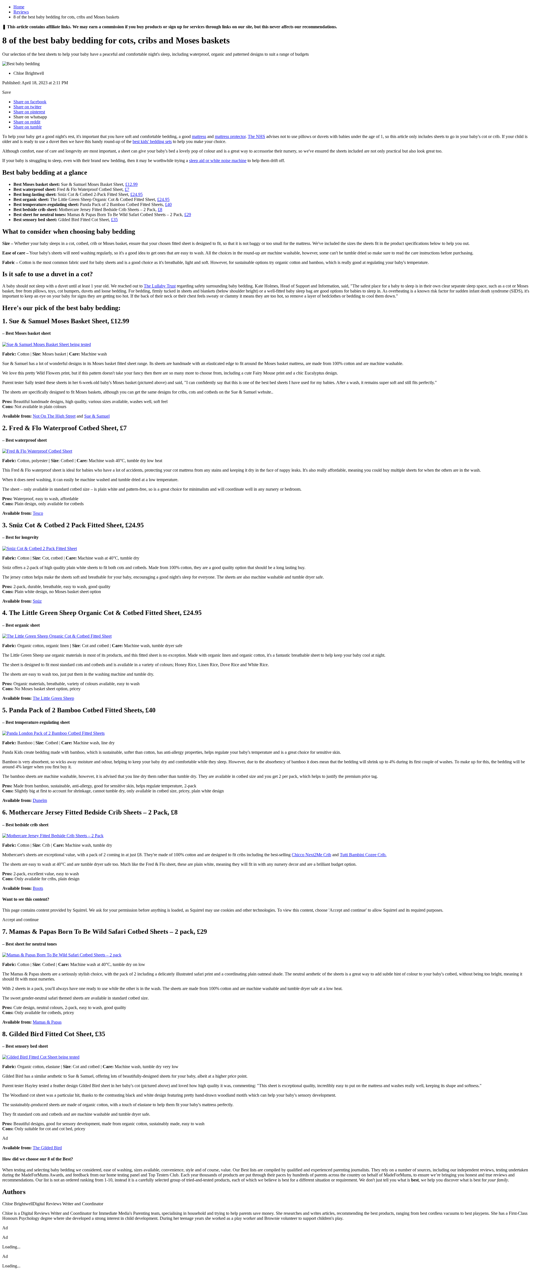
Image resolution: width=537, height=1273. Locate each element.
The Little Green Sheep (53, 698)
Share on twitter (27, 106)
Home (18, 6)
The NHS (256, 136)
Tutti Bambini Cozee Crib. (363, 854)
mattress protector (230, 136)
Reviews (21, 12)
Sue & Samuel (97, 416)
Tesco (38, 513)
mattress (199, 136)
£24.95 (136, 194)
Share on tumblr (27, 127)
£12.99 (131, 184)
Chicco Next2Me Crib (311, 854)
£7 (127, 189)
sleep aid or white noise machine (217, 160)
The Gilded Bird (47, 1147)
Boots (38, 888)
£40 (168, 204)
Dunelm (40, 800)
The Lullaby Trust (160, 286)
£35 (114, 219)
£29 (187, 214)
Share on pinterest (29, 111)
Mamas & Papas (47, 1022)
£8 (160, 209)
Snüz (37, 601)
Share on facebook (29, 101)
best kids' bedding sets (152, 141)
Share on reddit (26, 122)
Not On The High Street (54, 416)
